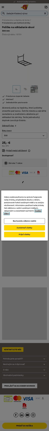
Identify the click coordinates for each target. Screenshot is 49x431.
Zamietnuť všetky (24, 228)
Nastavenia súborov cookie (24, 221)
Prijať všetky (24, 234)
